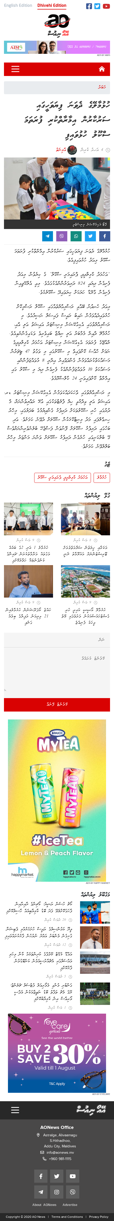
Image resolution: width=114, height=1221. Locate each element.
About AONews (44, 1205)
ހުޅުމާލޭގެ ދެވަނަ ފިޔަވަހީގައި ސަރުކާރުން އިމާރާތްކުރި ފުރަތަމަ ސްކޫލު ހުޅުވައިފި (67, 120)
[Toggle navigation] (15, 69)
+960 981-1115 (60, 1159)
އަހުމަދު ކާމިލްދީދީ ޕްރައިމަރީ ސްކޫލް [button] (62, 478)
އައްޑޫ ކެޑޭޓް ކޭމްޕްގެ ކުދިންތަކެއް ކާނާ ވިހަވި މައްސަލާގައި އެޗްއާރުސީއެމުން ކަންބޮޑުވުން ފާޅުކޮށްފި (40, 961)
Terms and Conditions (67, 1217)
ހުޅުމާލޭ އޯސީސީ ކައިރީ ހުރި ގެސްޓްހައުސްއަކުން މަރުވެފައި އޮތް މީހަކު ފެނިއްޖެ (85, 616)
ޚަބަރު (102, 87)
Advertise (70, 1205)
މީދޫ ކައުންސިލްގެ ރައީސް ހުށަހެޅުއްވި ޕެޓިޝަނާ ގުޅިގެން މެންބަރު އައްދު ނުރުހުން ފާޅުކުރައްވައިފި (38, 932)
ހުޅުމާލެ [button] (102, 478)
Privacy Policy (98, 1217)
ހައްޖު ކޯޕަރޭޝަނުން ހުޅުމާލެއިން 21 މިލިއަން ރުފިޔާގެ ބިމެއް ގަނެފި (28, 616)
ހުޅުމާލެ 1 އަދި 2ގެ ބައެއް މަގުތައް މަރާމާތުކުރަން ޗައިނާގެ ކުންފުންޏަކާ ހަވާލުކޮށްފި (28, 554)
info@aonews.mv (60, 1153)
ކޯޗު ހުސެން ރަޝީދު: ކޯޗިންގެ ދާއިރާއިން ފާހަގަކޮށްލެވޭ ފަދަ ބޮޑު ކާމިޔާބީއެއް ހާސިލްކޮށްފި (39, 907)
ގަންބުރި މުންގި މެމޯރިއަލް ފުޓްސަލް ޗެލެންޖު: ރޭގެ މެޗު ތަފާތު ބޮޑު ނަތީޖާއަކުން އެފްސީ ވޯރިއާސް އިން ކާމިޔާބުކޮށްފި (41, 992)
